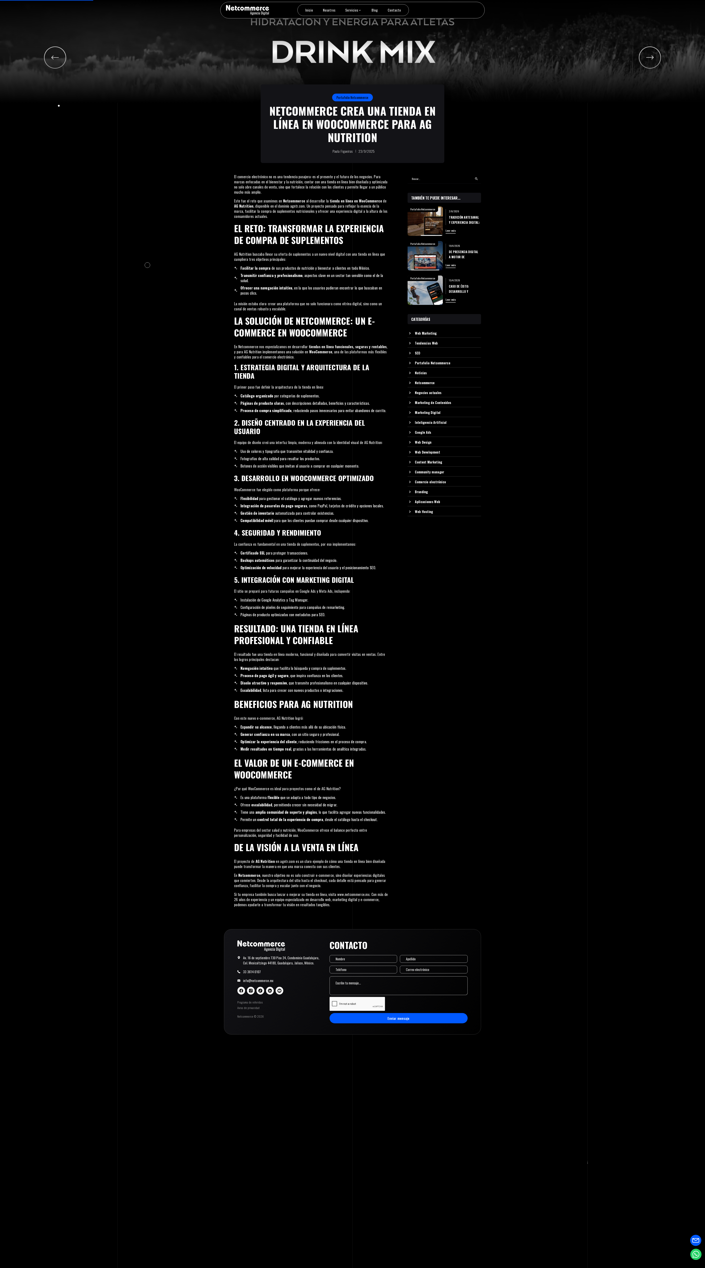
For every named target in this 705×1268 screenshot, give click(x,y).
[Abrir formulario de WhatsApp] (695, 1254)
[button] (353, 10)
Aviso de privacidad (248, 1008)
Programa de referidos (250, 1002)
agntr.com (297, 206)
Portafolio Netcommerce (352, 97)
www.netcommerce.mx (353, 894)
